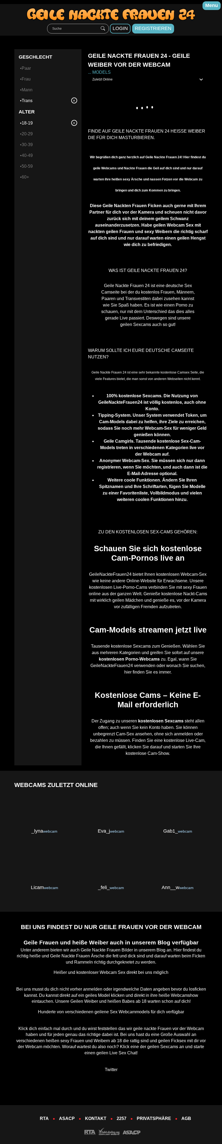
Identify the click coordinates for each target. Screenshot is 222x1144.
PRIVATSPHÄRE (154, 1118)
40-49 (27, 155)
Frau (26, 79)
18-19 (27, 123)
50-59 (27, 166)
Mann (27, 90)
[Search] (103, 28)
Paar (26, 68)
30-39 (27, 144)
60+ (25, 177)
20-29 (27, 134)
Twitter (111, 1069)
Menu (211, 5)
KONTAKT (95, 1118)
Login (120, 28)
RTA (44, 1118)
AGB (186, 1118)
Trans (27, 100)
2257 (121, 1118)
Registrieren (153, 28)
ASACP (67, 1118)
